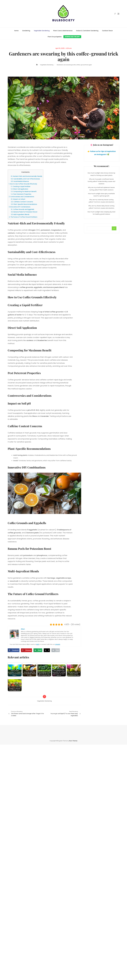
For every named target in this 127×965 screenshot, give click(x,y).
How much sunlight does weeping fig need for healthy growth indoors (101, 213)
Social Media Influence (20, 181)
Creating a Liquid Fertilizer (20, 186)
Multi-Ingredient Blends (20, 214)
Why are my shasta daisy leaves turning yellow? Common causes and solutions (101, 207)
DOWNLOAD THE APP (72, 37)
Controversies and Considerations (21, 197)
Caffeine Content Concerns (22, 202)
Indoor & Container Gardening (87, 31)
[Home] (37, 65)
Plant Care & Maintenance (62, 31)
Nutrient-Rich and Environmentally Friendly (26, 176)
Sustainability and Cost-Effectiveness (25, 179)
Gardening (26, 31)
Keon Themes (73, 741)
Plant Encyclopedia (55, 37)
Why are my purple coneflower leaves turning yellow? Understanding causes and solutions (101, 181)
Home (16, 31)
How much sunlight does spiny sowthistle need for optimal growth (101, 195)
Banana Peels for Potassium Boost (24, 212)
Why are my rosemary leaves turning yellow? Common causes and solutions (101, 201)
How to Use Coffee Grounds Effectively (23, 184)
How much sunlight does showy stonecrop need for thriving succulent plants (101, 174)
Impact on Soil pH (18, 199)
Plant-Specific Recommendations (24, 204)
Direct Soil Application (19, 189)
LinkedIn (57, 644)
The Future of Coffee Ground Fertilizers (23, 217)
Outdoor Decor (107, 31)
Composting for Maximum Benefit (24, 191)
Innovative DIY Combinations (19, 207)
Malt (37, 644)
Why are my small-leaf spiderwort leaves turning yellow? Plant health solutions (101, 189)
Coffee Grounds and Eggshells (22, 209)
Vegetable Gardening (42, 31)
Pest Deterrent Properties (21, 194)
